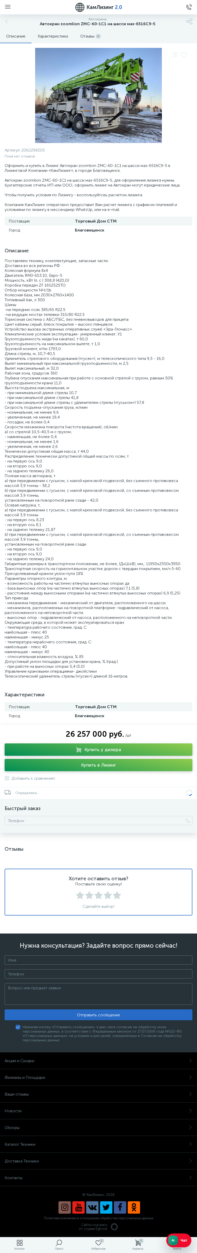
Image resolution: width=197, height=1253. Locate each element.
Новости (13, 1110)
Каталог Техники (20, 1144)
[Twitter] (106, 1207)
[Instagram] (64, 1207)
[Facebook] (120, 1207)
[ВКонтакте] (92, 1207)
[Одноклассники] (134, 1207)
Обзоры (12, 1127)
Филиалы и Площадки (25, 1077)
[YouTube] (78, 1207)
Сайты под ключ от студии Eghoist (93, 1227)
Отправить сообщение (98, 1014)
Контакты (13, 1177)
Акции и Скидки (19, 1060)
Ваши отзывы (17, 1094)
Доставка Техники (22, 1161)
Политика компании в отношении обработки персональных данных (98, 1218)
